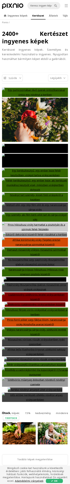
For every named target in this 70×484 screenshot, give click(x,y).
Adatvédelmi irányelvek (29, 480)
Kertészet (38, 15)
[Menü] (66, 5)
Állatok (53, 15)
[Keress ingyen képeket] (56, 5)
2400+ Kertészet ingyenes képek (35, 37)
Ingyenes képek (18, 15)
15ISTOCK (11, 418)
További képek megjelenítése (35, 459)
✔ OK (54, 480)
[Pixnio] (12, 6)
